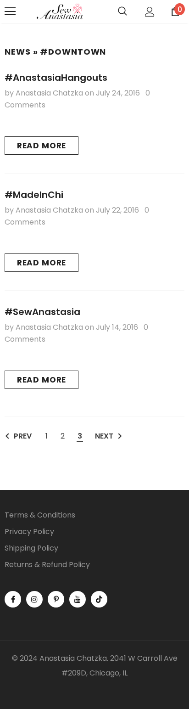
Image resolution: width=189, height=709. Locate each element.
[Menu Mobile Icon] (10, 11)
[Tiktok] (99, 599)
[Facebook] (13, 599)
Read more (42, 145)
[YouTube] (77, 599)
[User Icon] (150, 12)
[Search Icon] (122, 11)
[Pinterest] (56, 599)
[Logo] (60, 12)
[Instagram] (34, 599)
